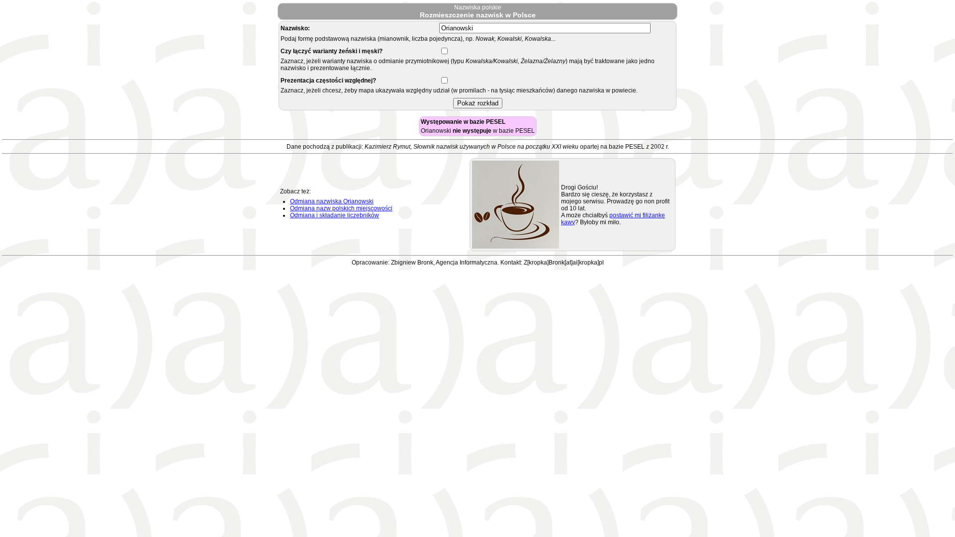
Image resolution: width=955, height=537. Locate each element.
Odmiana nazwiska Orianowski (332, 201)
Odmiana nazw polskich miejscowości (341, 208)
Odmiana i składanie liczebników (334, 215)
